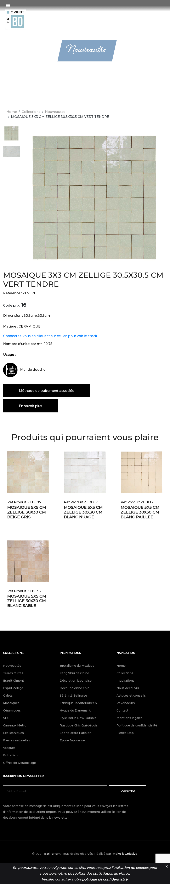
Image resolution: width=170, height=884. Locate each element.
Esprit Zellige (13, 688)
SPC (6, 718)
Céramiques (12, 710)
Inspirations (70, 652)
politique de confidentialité (105, 879)
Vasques (9, 748)
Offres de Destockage (19, 763)
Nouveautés (55, 112)
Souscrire (127, 791)
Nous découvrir (128, 688)
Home (11, 112)
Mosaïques (11, 703)
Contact (122, 710)
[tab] (11, 135)
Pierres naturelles (16, 740)
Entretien (10, 755)
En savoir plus (30, 406)
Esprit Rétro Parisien (75, 733)
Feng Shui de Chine (74, 673)
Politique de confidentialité (137, 725)
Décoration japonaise (76, 680)
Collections (31, 112)
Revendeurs (126, 703)
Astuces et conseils (131, 695)
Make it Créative (125, 854)
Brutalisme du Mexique (77, 666)
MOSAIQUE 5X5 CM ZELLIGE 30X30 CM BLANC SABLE (26, 601)
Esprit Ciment (13, 680)
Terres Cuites (13, 673)
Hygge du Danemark (75, 710)
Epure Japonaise (72, 740)
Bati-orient (52, 854)
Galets (8, 695)
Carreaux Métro (14, 725)
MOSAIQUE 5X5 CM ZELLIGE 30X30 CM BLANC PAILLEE (140, 512)
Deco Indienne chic (74, 688)
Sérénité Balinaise (73, 695)
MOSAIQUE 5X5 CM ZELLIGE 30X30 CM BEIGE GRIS (26, 512)
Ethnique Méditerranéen (78, 703)
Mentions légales (129, 718)
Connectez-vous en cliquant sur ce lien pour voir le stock (50, 336)
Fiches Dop (125, 733)
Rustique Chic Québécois (79, 725)
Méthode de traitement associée (46, 391)
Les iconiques (13, 733)
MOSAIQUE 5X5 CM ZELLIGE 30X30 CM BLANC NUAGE (83, 512)
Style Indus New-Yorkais (78, 718)
